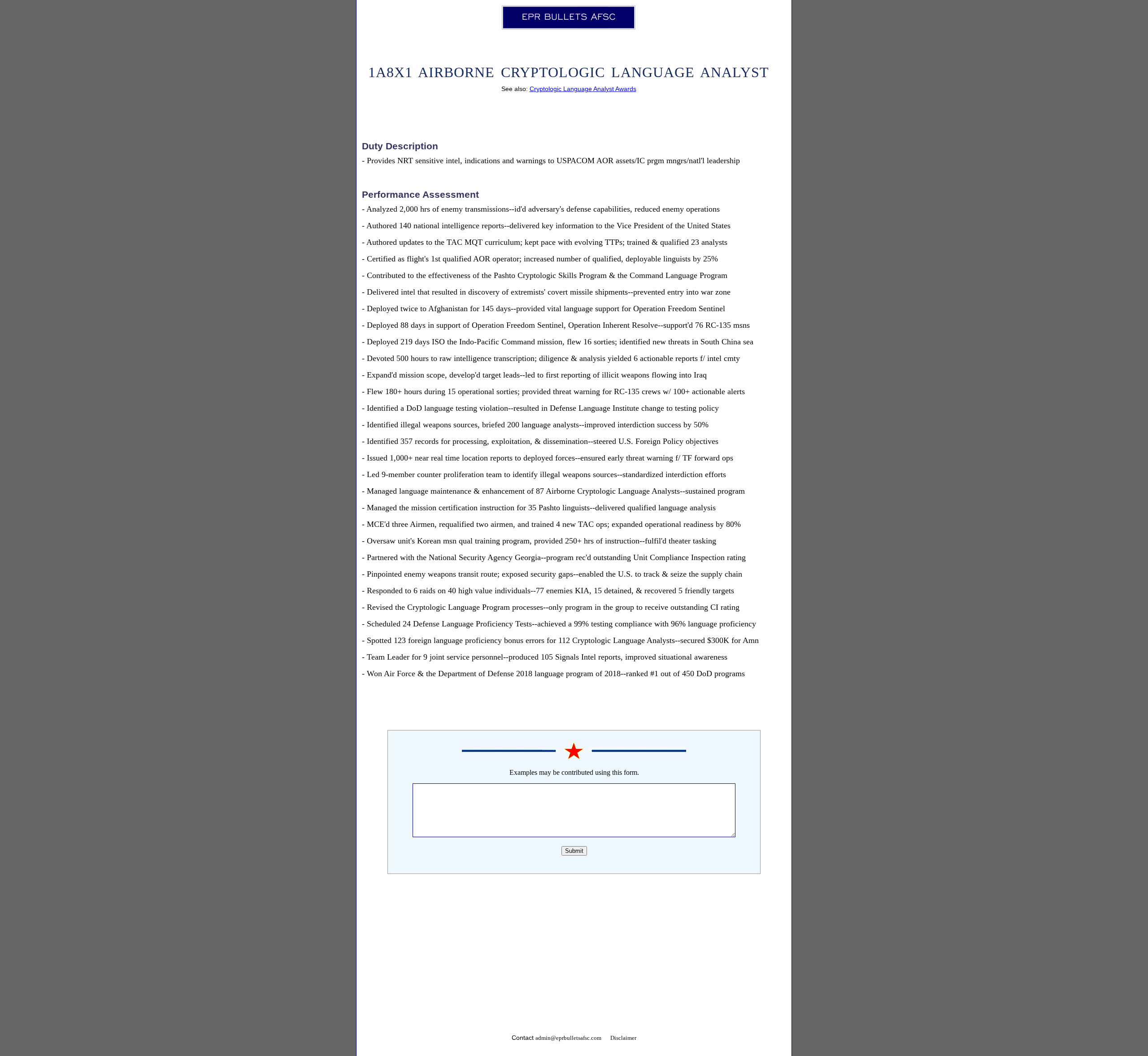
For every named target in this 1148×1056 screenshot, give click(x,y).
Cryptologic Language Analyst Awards (583, 88)
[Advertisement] (574, 957)
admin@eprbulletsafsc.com (568, 1038)
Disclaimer (623, 1038)
